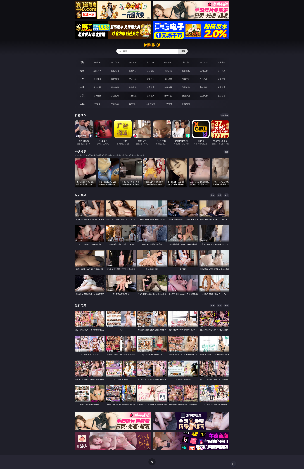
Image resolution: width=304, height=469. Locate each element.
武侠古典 (150, 95)
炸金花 (186, 62)
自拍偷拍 (115, 70)
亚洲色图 (115, 87)
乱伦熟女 (204, 79)
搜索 (183, 51)
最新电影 (80, 305)
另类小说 (186, 95)
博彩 (82, 62)
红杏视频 (168, 104)
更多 (226, 195)
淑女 (219, 305)
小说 (82, 95)
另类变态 (221, 79)
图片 (82, 87)
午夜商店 (115, 104)
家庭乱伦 (115, 95)
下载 (226, 152)
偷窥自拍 (97, 87)
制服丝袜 (168, 79)
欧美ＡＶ (133, 70)
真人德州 (115, 62)
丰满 (212, 305)
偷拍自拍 (115, 79)
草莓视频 (133, 104)
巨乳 (219, 195)
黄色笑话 (204, 95)
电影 (82, 79)
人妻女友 (133, 95)
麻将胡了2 (168, 62)
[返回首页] (233, 464)
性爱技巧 (221, 95)
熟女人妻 (168, 70)
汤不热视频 (150, 104)
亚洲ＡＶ (97, 70)
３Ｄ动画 (150, 70)
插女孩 (97, 104)
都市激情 (97, 95)
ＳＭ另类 (221, 70)
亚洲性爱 (97, 79)
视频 (82, 70)
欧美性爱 (150, 79)
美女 (212, 195)
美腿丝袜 (168, 87)
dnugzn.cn (152, 45)
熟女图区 (204, 87)
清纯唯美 (186, 87)
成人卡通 (133, 79)
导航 (82, 104)
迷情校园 (168, 95)
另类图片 (221, 87)
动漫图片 (150, 87)
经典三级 (186, 79)
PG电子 (97, 62)
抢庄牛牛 (221, 62)
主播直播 (204, 70)
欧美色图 (133, 87)
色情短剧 (186, 104)
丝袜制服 (186, 70)
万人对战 (133, 62)
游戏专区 (150, 62)
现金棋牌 (204, 62)
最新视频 (80, 195)
